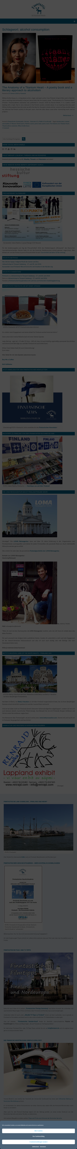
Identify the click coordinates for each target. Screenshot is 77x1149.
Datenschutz (35, 1146)
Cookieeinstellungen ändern (38, 1142)
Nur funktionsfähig (38, 1136)
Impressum (43, 1146)
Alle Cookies (38, 1131)
